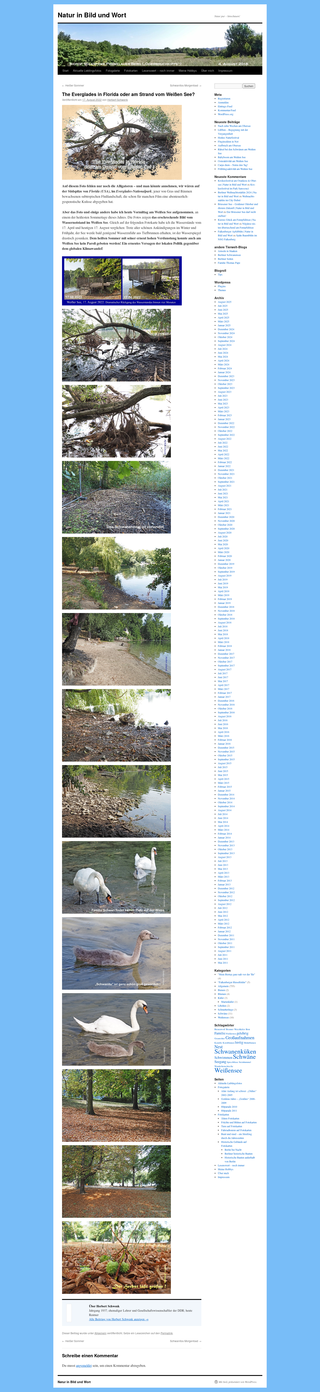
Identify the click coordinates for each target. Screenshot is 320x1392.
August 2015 (224, 763)
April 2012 (223, 919)
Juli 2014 (222, 814)
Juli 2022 (222, 442)
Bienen (221, 990)
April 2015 (223, 779)
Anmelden (223, 102)
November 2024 (226, 333)
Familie (219, 1033)
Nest (218, 1047)
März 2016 (223, 735)
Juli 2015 (222, 767)
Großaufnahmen (240, 1037)
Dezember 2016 (226, 700)
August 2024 (224, 344)
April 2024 (223, 360)
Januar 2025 (224, 325)
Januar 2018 (224, 649)
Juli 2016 (222, 720)
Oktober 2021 (225, 477)
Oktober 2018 (225, 614)
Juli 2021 (222, 489)
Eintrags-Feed (225, 106)
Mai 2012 (223, 915)
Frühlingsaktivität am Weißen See (235, 169)
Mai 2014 (223, 822)
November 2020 (226, 520)
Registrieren (224, 98)
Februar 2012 (225, 927)
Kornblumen (228, 1042)
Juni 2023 (223, 399)
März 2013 (223, 876)
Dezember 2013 (226, 841)
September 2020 (226, 528)
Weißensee (223, 1017)
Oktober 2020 (225, 524)
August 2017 (224, 669)
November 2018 (226, 610)
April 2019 (223, 591)
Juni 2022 (223, 446)
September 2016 (226, 712)
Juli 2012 (222, 908)
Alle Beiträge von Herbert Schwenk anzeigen (118, 1319)
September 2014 (226, 806)
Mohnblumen (250, 1042)
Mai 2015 (223, 775)
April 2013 (223, 872)
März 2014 (223, 829)
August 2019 (224, 575)
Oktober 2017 (225, 661)
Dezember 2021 (226, 470)
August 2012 (224, 904)
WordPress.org (225, 114)
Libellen (222, 1005)
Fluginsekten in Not (228, 141)
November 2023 (226, 380)
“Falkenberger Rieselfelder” (232, 982)
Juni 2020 (223, 540)
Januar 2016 (224, 743)
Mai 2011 (223, 962)
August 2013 (224, 857)
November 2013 (226, 845)
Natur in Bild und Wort (92, 14)
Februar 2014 (225, 833)
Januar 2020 (224, 560)
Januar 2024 (224, 372)
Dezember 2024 (226, 329)
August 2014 (224, 810)
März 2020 (223, 552)
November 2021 (226, 474)
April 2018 (223, 638)
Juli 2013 (222, 861)
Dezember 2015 (226, 747)
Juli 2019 (222, 579)
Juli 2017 (222, 673)
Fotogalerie (113, 70)
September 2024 (226, 341)
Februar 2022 (225, 462)
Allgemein (100, 1333)
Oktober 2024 (225, 337)
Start (65, 70)
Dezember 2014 (226, 794)
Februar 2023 (225, 415)
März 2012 (223, 923)
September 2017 (226, 665)
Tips (220, 274)
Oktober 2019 (225, 567)
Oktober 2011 (225, 943)
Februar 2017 (225, 692)
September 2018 (226, 618)
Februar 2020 (225, 556)
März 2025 (223, 321)
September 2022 (226, 434)
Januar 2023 (224, 419)
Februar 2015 (225, 786)
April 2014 (223, 825)
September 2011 (226, 947)
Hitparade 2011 (229, 1110)
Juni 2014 (223, 818)
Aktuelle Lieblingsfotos (87, 70)
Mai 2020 (223, 544)
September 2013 (226, 853)
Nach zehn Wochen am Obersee (234, 126)
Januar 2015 (224, 790)
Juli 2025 (222, 305)
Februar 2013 (225, 880)
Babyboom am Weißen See (232, 157)
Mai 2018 (223, 634)
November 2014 (226, 798)
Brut (248, 1029)
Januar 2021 (224, 513)
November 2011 (226, 939)
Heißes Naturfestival (228, 137)
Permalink (167, 1333)
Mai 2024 (223, 356)
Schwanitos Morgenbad (185, 85)
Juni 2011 (223, 958)
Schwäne (222, 1013)
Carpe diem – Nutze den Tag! (233, 165)
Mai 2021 (223, 497)
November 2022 (226, 427)
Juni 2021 (223, 493)
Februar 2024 (225, 368)
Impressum (225, 70)
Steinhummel (245, 1062)
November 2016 (226, 704)
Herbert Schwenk (117, 99)
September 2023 (226, 387)
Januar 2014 (224, 837)
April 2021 (223, 501)
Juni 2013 (223, 865)
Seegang (220, 1061)
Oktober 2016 (225, 708)
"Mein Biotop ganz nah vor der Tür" (236, 974)
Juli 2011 (222, 954)
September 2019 (226, 571)
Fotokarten (131, 70)
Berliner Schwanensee (229, 255)
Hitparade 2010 (229, 1106)
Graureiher (219, 1038)
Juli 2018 (222, 626)
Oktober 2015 (225, 755)
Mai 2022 (223, 450)
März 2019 (223, 595)
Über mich (207, 70)
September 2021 (226, 481)
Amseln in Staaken (227, 251)
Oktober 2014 (225, 802)
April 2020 (223, 548)
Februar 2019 (225, 599)
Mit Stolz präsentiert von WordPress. (238, 1382)
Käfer (221, 997)
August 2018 (224, 622)
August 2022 (224, 438)
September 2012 (226, 900)
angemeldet (84, 1365)
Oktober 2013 (225, 849)
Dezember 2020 (226, 517)
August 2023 (224, 391)
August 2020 (224, 532)
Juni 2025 (223, 309)
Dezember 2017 (226, 653)
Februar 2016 (225, 739)
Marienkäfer (227, 1001)
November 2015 (226, 751)
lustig (239, 1042)
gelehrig (242, 1033)
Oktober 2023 (225, 384)
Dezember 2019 (226, 563)
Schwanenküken (235, 1051)
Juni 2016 (223, 724)
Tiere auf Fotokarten (231, 1126)
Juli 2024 (222, 348)
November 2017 (226, 657)
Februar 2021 (225, 509)
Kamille (218, 1042)
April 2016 (223, 732)
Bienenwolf (219, 1029)
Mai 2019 (223, 587)
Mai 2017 (223, 681)
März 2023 (223, 411)
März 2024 (223, 364)
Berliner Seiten (225, 258)
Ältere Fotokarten (230, 1118)
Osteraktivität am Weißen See (233, 161)
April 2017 (223, 685)
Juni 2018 (223, 630)
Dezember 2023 (226, 376)
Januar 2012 (224, 931)
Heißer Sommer (73, 85)
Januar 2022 (224, 466)
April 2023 (223, 407)
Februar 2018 (225, 646)
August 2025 (224, 301)
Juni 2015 (223, 771)
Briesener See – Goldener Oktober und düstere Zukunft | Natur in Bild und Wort (238, 208)
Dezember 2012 (226, 888)
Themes (222, 290)
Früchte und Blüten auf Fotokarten (239, 1122)
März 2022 (223, 458)
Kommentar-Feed (227, 110)
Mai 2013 (223, 868)
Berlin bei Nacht (233, 1149)
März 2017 (223, 689)
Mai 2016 (223, 728)
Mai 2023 (223, 403)
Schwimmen (223, 1057)
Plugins (222, 286)
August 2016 (224, 716)
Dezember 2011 (226, 935)
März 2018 (223, 642)
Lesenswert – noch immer (158, 70)
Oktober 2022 (225, 431)
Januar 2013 (224, 884)
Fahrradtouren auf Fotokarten (236, 1130)
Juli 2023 (222, 395)
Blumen (222, 994)
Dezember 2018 (226, 606)
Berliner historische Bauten (239, 1153)
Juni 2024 (223, 352)
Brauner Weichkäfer (235, 1029)
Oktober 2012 (225, 896)
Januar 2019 (224, 603)
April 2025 (223, 317)
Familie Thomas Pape (229, 262)
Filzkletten (231, 1033)
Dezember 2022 (226, 423)
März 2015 (223, 782)
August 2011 (224, 951)
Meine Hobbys (188, 70)
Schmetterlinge (225, 1009)
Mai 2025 (223, 313)
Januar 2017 (224, 696)
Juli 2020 (222, 536)
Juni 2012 (223, 911)
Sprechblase (232, 1062)
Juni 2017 (223, 677)
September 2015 (226, 759)
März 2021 (223, 505)
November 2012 (226, 892)
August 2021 (224, 485)
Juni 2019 (223, 583)
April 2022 (223, 454)
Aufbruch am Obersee (229, 145)
